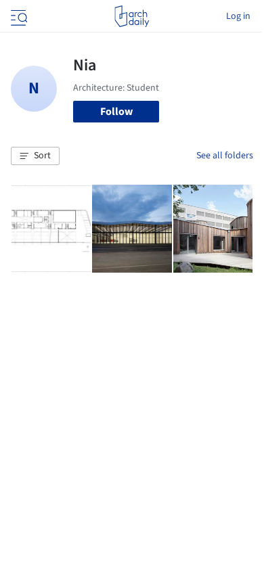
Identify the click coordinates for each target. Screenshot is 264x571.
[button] (35, 156)
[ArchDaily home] (131, 16)
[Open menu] (17, 16)
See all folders (224, 155)
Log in (238, 16)
